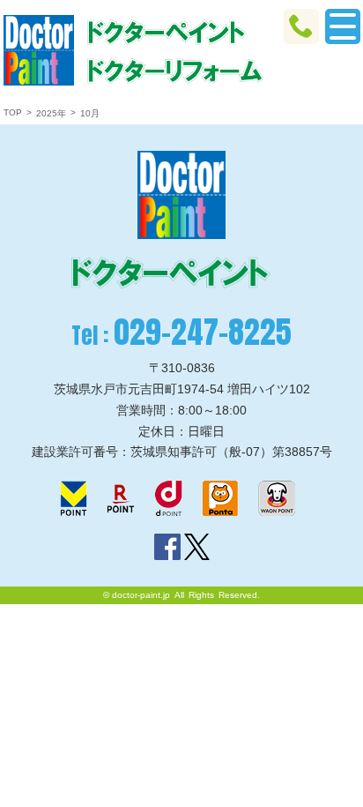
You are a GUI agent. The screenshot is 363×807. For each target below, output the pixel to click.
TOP (13, 112)
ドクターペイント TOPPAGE (39, 50)
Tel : (181, 332)
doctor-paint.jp (141, 595)
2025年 (51, 113)
